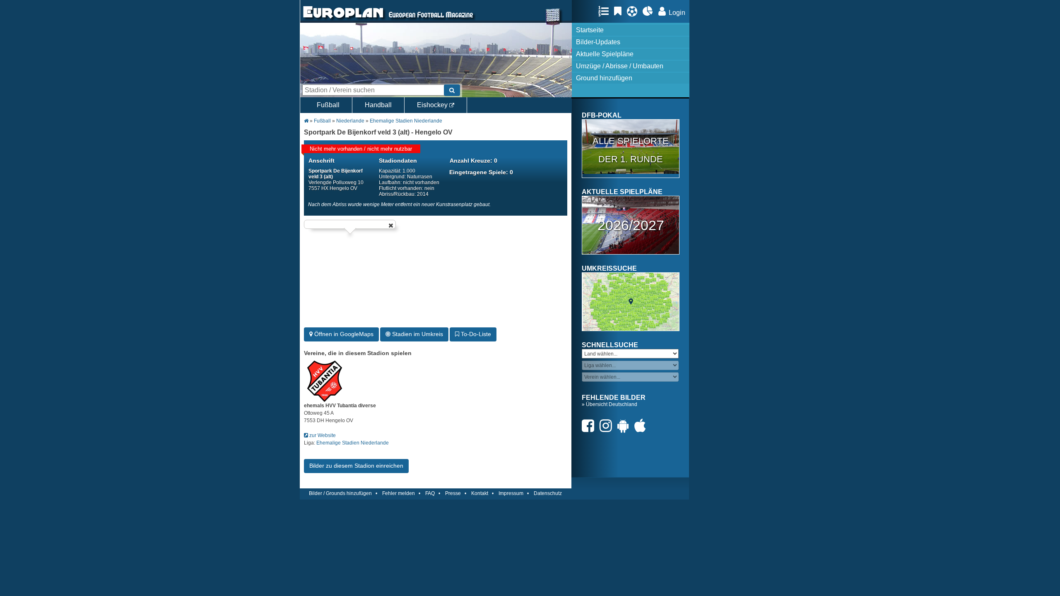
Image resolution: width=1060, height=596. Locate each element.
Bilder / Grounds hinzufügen (340, 493)
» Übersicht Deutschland (609, 404)
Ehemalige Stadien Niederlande (406, 121)
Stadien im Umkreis (416, 334)
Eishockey (433, 104)
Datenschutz (548, 493)
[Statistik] (650, 11)
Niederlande (351, 121)
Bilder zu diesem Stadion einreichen (356, 465)
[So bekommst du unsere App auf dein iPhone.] (642, 426)
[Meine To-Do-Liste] (620, 11)
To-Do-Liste (475, 334)
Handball (378, 104)
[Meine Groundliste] (605, 11)
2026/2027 (630, 225)
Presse (453, 493)
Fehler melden (398, 493)
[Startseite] (343, 19)
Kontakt (479, 493)
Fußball (328, 104)
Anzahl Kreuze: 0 (473, 160)
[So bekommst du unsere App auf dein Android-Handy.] (625, 426)
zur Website (322, 435)
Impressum (511, 493)
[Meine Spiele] (634, 11)
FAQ (430, 493)
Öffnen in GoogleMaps (343, 334)
